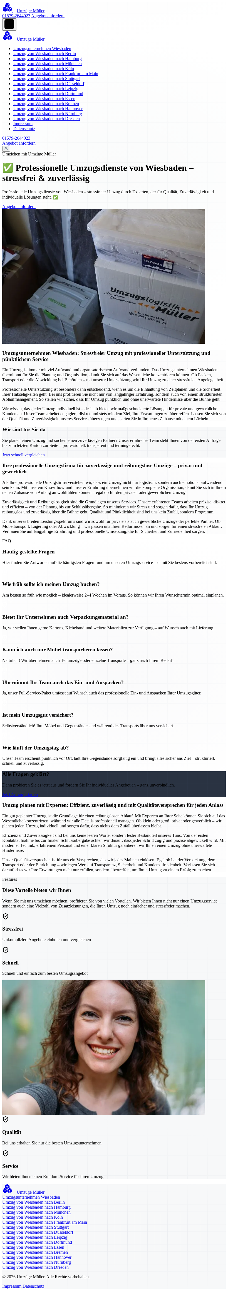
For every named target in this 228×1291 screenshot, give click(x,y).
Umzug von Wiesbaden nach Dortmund (48, 93)
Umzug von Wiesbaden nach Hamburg (47, 58)
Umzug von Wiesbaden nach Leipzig (45, 88)
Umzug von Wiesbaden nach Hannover (48, 108)
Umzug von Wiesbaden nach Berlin (44, 53)
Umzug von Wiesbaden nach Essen (44, 98)
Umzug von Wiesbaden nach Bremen (46, 103)
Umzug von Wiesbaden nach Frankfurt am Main (55, 73)
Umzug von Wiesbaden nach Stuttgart (46, 78)
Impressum (23, 123)
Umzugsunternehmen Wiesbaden (42, 48)
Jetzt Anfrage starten (20, 794)
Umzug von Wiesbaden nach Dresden (46, 118)
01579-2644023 (16, 15)
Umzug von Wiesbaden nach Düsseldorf (48, 83)
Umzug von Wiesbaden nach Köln (43, 68)
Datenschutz (24, 128)
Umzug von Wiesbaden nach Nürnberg (47, 113)
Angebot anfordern (48, 15)
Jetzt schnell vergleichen (23, 454)
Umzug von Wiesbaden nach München (47, 63)
